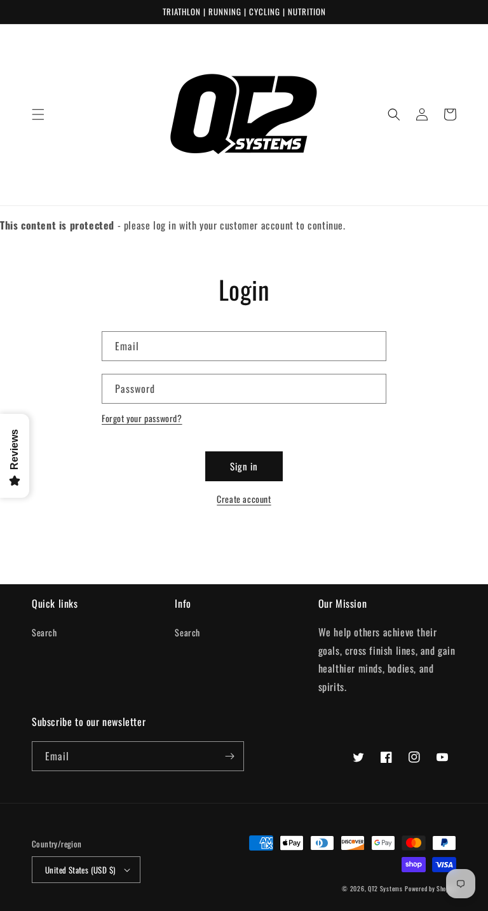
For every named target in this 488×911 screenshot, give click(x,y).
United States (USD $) (80, 869)
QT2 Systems (385, 888)
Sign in (244, 466)
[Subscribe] (229, 756)
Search (44, 632)
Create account (244, 498)
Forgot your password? (142, 418)
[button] (38, 114)
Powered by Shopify (430, 888)
